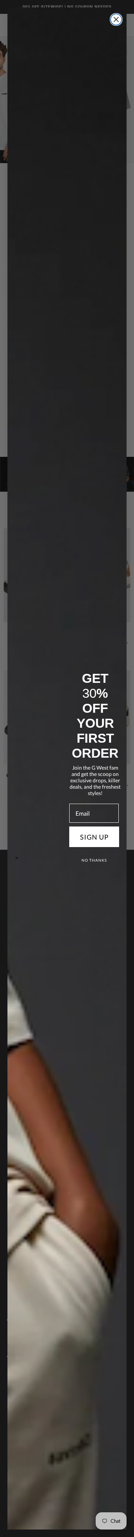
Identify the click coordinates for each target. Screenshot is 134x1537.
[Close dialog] (116, 19)
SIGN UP (94, 837)
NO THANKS (94, 860)
